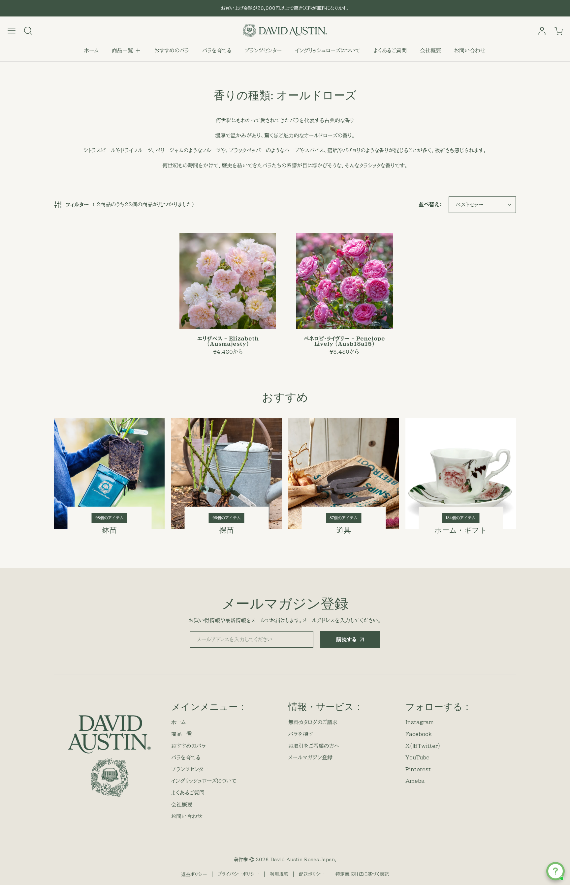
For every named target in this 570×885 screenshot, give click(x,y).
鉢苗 (109, 530)
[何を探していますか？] (28, 31)
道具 (343, 530)
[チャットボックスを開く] (555, 871)
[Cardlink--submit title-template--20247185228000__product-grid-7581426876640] (227, 281)
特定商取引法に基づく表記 (362, 874)
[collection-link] (109, 473)
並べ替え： (430, 204)
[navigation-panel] (11, 31)
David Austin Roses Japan (302, 859)
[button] (126, 51)
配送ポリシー (312, 874)
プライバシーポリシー (238, 874)
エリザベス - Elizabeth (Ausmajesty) (228, 341)
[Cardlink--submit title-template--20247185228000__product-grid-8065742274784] (344, 281)
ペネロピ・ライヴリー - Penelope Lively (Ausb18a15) (344, 341)
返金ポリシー (194, 874)
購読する (346, 639)
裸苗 (226, 530)
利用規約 (279, 874)
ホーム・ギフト (460, 530)
